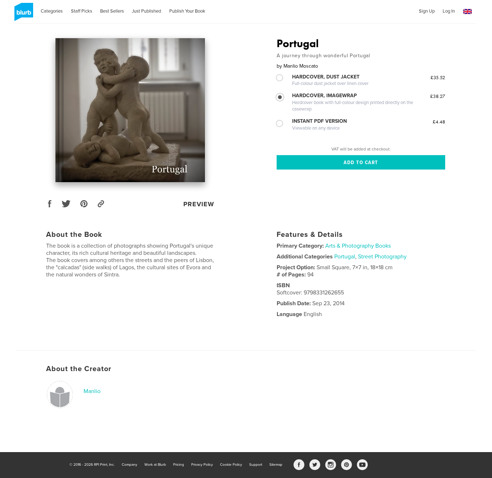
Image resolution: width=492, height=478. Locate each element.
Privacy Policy (202, 465)
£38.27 (437, 96)
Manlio (92, 391)
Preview (198, 204)
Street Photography (382, 256)
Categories (52, 11)
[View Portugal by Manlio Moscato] (130, 110)
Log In (449, 11)
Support (255, 465)
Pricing (178, 465)
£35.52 (437, 77)
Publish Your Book (187, 11)
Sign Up (427, 11)
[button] (467, 11)
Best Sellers (112, 11)
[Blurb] (22, 14)
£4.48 (439, 121)
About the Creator (78, 369)
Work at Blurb (155, 465)
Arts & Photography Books (358, 245)
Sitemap (275, 465)
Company (129, 465)
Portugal (344, 256)
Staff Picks (81, 11)
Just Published (146, 11)
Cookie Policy (231, 465)
